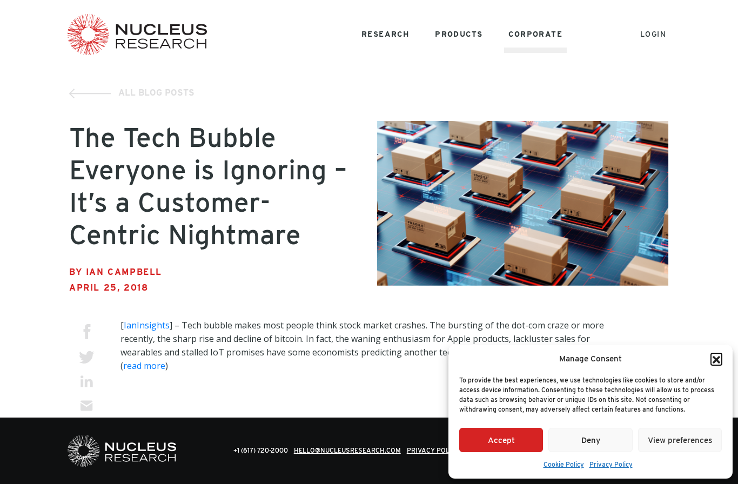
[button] (716, 358)
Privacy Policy (611, 464)
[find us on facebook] (86, 332)
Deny (590, 440)
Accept (501, 440)
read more (144, 366)
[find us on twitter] (86, 357)
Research (385, 34)
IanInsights (147, 325)
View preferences (680, 440)
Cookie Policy (564, 464)
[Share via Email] (86, 405)
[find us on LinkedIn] (86, 381)
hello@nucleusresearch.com (347, 450)
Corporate (535, 34)
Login (653, 34)
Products (458, 34)
